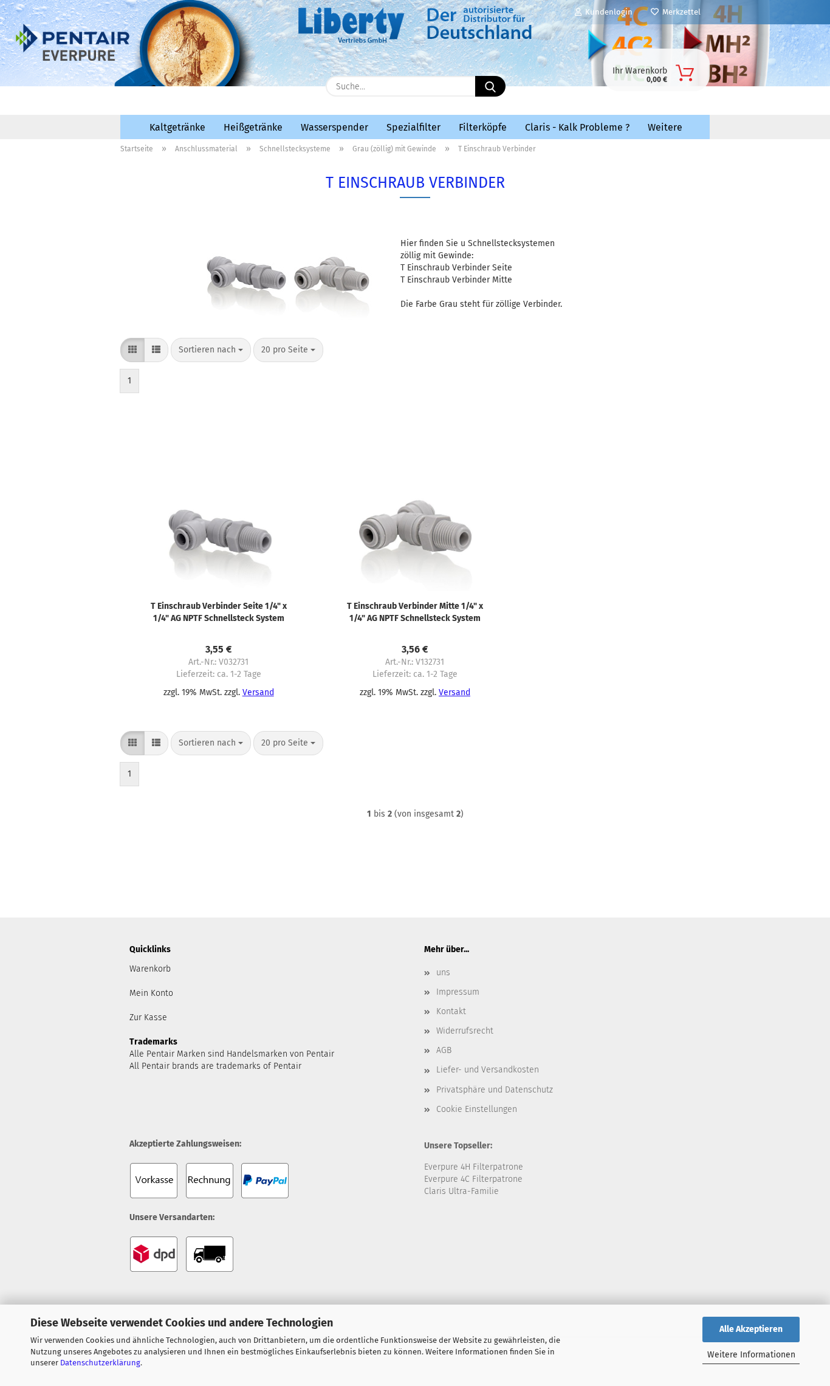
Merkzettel (680, 11)
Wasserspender (334, 127)
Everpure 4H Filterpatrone (473, 1167)
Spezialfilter (413, 127)
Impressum (457, 992)
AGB (443, 1050)
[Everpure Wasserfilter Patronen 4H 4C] (218, 83)
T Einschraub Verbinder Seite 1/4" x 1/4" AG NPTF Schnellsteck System (219, 612)
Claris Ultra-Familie (461, 1191)
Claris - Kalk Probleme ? (577, 127)
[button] (132, 350)
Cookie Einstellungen (476, 1109)
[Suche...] (490, 86)
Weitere (665, 127)
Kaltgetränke (177, 127)
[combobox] (211, 350)
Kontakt (451, 1011)
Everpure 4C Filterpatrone (473, 1179)
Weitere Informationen (751, 1355)
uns (443, 972)
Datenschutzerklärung (100, 1362)
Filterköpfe (483, 127)
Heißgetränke (253, 127)
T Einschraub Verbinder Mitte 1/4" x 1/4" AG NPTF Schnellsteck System (415, 612)
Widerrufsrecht (464, 1031)
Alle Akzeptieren (751, 1329)
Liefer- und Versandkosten (487, 1070)
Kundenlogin (607, 11)
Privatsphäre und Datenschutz (494, 1090)
